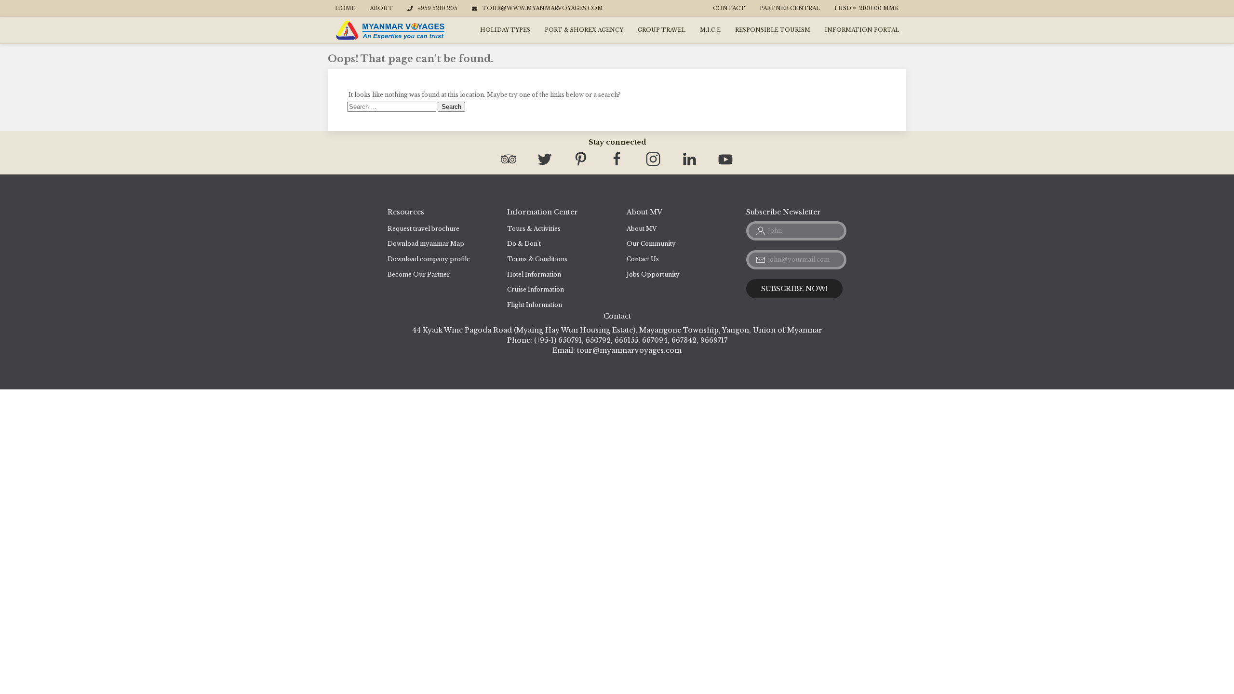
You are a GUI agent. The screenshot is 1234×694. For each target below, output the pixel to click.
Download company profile (429, 259)
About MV (642, 228)
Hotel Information (534, 274)
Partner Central (790, 8)
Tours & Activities (534, 228)
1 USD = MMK (866, 8)
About (381, 8)
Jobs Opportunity (653, 274)
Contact (729, 8)
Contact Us (643, 259)
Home (345, 8)
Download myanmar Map (426, 243)
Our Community (651, 243)
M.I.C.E (710, 30)
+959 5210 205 (437, 8)
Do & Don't (524, 243)
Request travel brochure (423, 228)
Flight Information (534, 304)
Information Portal (862, 30)
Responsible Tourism (772, 30)
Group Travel (661, 30)
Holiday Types (505, 30)
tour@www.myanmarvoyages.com (542, 8)
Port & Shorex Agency (584, 30)
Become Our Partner (419, 274)
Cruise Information (535, 289)
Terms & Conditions (537, 259)
